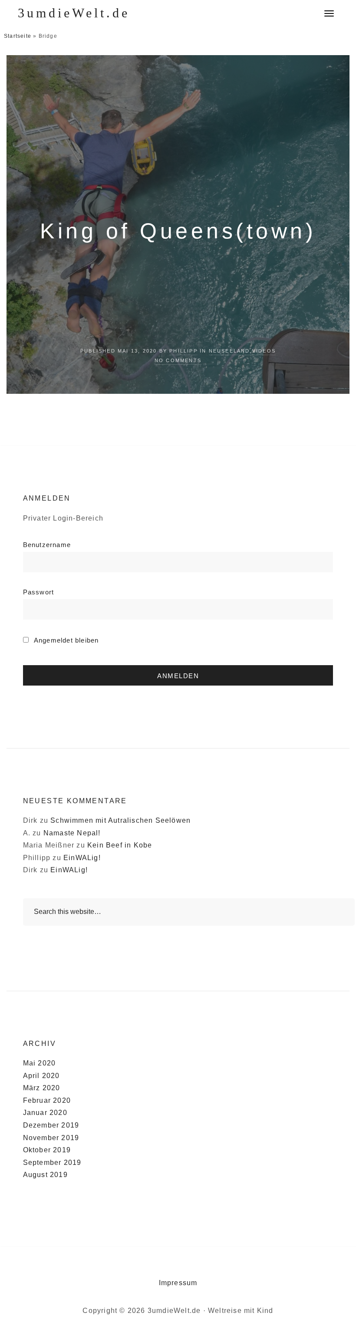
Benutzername (47, 544)
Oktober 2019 (47, 1150)
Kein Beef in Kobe (119, 845)
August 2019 (45, 1174)
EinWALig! (82, 857)
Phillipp (183, 350)
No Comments (178, 360)
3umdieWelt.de (74, 13)
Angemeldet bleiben (65, 640)
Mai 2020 (39, 1063)
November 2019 (51, 1137)
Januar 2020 (45, 1112)
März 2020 (41, 1088)
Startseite (17, 36)
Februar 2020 (47, 1100)
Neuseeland (229, 350)
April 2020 (41, 1075)
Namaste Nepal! (72, 833)
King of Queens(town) (178, 231)
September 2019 (52, 1162)
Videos (264, 350)
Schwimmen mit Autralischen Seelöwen (120, 820)
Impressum (178, 1282)
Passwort (38, 592)
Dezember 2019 (51, 1125)
